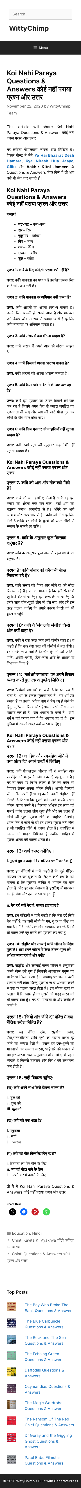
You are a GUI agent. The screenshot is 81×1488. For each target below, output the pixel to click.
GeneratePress (66, 1481)
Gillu (11, 167)
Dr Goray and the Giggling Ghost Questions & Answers (48, 1441)
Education (21, 1233)
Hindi (37, 1233)
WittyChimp (29, 28)
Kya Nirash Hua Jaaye (49, 161)
